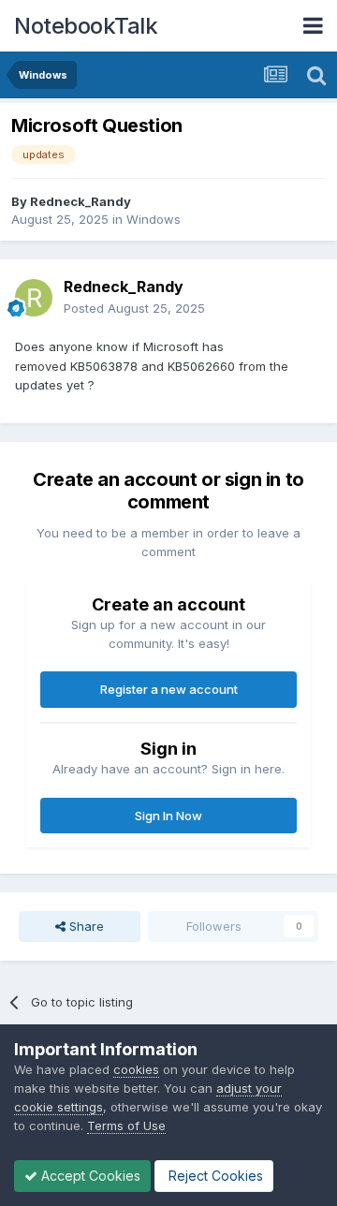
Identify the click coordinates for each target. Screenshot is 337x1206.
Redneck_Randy (80, 201)
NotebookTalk (85, 25)
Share (85, 926)
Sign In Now (168, 815)
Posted (134, 308)
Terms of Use (126, 1125)
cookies (136, 1069)
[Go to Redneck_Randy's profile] (33, 297)
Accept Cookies (88, 1176)
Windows (153, 219)
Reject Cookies (214, 1176)
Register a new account (169, 689)
